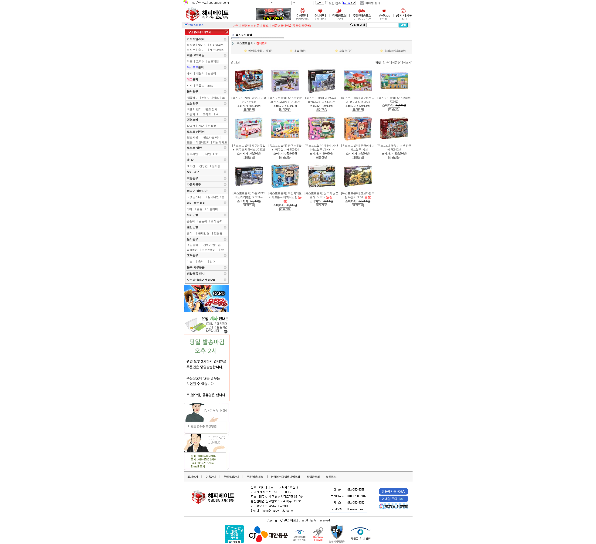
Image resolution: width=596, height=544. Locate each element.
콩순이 (190, 221)
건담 (201, 126)
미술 (189, 261)
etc (223, 97)
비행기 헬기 (194, 109)
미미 (189, 209)
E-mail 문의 (198, 466)
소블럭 (212, 73)
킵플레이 (192, 97)
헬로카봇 (192, 137)
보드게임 (213, 61)
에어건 (191, 166)
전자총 (216, 166)
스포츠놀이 (209, 250)
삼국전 (191, 126)
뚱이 (189, 233)
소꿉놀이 (192, 245)
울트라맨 (192, 154)
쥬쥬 (199, 209)
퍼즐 (189, 61)
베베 (189, 73)
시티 (189, 85)
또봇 (190, 142)
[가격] (386, 62)
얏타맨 (207, 154)
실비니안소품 (216, 197)
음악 (201, 261)
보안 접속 (335, 3)
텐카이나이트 (210, 97)
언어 (212, 261)
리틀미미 (212, 209)
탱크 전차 (211, 109)
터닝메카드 (220, 142)
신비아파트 (217, 45)
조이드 (207, 114)
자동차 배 (193, 114)
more (210, 85)
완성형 (212, 126)
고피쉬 (200, 61)
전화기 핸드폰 (212, 245)
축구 (201, 49)
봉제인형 (203, 233)
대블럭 (200, 73)
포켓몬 (191, 49)
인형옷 (218, 233)
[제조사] (407, 62)
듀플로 (200, 85)
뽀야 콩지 (217, 221)
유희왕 (191, 45)
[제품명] (396, 62)
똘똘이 (203, 221)
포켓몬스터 (194, 197)
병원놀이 (192, 250)
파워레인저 (203, 142)
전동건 (203, 166)
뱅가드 (202, 45)
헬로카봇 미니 (212, 137)
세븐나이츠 (217, 49)
